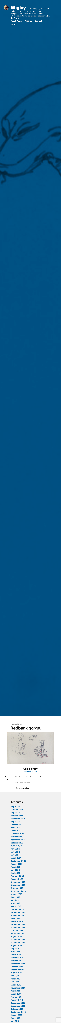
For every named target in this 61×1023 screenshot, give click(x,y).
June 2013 (15, 1018)
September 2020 (18, 861)
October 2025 (17, 809)
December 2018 (18, 912)
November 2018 (18, 915)
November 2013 (18, 1006)
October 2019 (17, 888)
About (13, 21)
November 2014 (18, 988)
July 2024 (15, 822)
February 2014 (17, 997)
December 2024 (18, 818)
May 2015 (15, 982)
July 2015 (15, 976)
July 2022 (15, 849)
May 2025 (15, 812)
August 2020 (17, 864)
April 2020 (15, 873)
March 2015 (16, 985)
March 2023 (16, 831)
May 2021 (15, 855)
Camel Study (30, 768)
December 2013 (18, 1003)
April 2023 (15, 828)
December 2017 (18, 924)
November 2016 (18, 942)
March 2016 (16, 954)
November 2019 (18, 885)
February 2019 (17, 909)
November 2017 (18, 927)
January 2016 (17, 961)
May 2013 (15, 1021)
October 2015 (17, 967)
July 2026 (15, 806)
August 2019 (16, 894)
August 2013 (16, 1015)
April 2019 (15, 903)
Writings (28, 21)
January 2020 (17, 879)
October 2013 (17, 1009)
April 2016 (15, 951)
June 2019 (15, 897)
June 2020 (15, 867)
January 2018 (17, 921)
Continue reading (24, 788)
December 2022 (18, 840)
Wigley (18, 7)
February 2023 (17, 834)
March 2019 (16, 906)
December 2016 (18, 939)
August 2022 (16, 846)
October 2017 (17, 930)
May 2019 (15, 900)
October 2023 (17, 825)
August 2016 (16, 945)
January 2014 (17, 1000)
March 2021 (16, 858)
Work (19, 21)
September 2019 (18, 891)
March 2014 (16, 994)
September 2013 (18, 1012)
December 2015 (18, 964)
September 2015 (18, 970)
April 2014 (15, 991)
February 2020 (17, 876)
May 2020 (15, 870)
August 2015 (16, 973)
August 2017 (16, 936)
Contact (38, 21)
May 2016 (15, 948)
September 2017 (18, 933)
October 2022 (17, 843)
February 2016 (17, 958)
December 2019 (18, 882)
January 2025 (17, 816)
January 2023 (17, 837)
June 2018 (15, 918)
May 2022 (15, 852)
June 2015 (15, 979)
